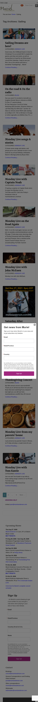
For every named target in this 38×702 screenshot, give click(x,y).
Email (6, 337)
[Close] (35, 325)
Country (6, 354)
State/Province (9, 345)
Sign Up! (19, 373)
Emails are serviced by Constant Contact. (25, 368)
